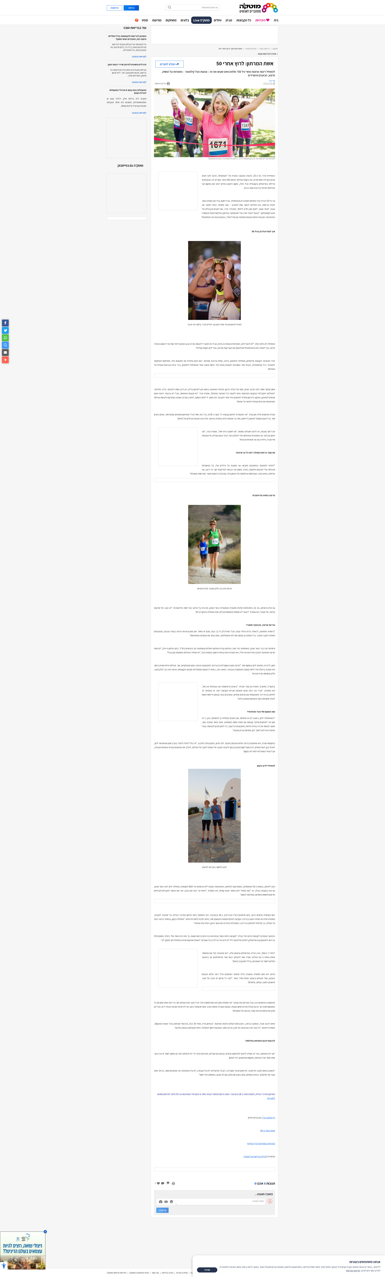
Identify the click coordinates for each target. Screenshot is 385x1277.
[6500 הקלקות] (22, 1250)
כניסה (131, 7)
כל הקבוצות (243, 20)
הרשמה (115, 7)
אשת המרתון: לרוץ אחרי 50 (230, 48)
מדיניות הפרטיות (353, 1270)
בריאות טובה (264, 48)
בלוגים (185, 20)
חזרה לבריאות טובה (267, 53)
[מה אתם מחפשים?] (5, 345)
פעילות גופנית (250, 48)
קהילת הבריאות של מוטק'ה (255, 1156)
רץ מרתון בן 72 (268, 1117)
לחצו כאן (271, 1098)
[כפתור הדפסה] (173, 1183)
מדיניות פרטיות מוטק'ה (116, 1272)
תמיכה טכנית (182, 1272)
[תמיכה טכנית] (137, 20)
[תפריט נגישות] (4, 1265)
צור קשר (155, 1272)
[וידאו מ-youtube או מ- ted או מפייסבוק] (166, 1202)
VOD (145, 20)
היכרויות (260, 20)
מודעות (157, 20)
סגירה (207, 1269)
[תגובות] (162, 1183)
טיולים (218, 20)
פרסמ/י (162, 1210)
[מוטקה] (258, 7)
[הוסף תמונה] (160, 1201)
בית (276, 20)
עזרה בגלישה (167, 1272)
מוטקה (275, 48)
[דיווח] (168, 1183)
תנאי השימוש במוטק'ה (139, 1272)
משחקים (171, 20)
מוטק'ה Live (201, 20)
